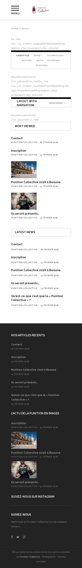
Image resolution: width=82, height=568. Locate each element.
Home (14, 29)
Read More (56, 103)
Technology (55, 55)
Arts (39, 60)
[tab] (22, 55)
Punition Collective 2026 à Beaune (36, 182)
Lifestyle (22, 55)
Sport (38, 55)
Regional (42, 65)
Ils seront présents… (25, 213)
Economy (54, 60)
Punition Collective (24, 142)
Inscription (18, 150)
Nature (27, 60)
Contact (16, 138)
